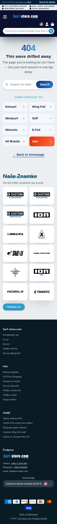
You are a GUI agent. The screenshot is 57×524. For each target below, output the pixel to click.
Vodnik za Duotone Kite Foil (16, 437)
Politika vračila (10, 395)
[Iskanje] (51, 31)
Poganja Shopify (39, 518)
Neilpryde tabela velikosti (15, 427)
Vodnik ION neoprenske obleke (18, 423)
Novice (6, 344)
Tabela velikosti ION (12, 418)
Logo (25, 16)
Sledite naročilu (10, 348)
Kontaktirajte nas (11, 335)
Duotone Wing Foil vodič (14, 432)
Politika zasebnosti (12, 390)
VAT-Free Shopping (12, 376)
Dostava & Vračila (11, 381)
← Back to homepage (28, 154)
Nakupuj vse (14, 306)
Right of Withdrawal (29, 514)
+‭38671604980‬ (20, 467)
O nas (6, 339)
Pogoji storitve (9, 399)
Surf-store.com (25, 518)
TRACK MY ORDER (47, 2)
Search (45, 84)
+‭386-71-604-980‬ (19, 463)
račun (47, 24)
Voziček (52, 24)
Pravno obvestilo (11, 386)
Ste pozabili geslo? (12, 353)
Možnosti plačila (10, 372)
